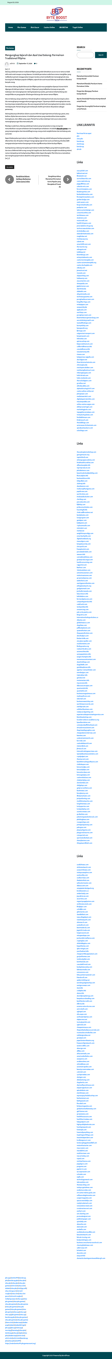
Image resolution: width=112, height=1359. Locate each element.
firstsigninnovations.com (85, 197)
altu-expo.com (82, 1014)
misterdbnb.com (82, 746)
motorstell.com (82, 220)
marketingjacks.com (84, 409)
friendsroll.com (82, 977)
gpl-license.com (82, 1111)
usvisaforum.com (83, 925)
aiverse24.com (82, 1227)
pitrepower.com (82, 394)
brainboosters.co (83, 891)
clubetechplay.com (83, 780)
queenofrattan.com (83, 630)
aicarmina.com (82, 899)
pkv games (9, 167)
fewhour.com (81, 567)
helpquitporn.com (83, 1122)
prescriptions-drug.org (85, 226)
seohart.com (81, 1211)
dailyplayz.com (82, 785)
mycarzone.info (82, 683)
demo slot (9, 1322)
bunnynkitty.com (82, 325)
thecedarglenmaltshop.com (86, 452)
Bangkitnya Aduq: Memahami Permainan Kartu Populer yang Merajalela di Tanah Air (53, 181)
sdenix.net (80, 241)
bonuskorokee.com (83, 772)
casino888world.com (84, 743)
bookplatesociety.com (84, 967)
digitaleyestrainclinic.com (86, 399)
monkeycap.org (82, 239)
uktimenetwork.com (84, 867)
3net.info (80, 988)
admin (12, 63)
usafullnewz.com (82, 865)
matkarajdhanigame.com (85, 489)
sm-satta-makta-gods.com (86, 1193)
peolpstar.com (82, 207)
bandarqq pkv (13, 1280)
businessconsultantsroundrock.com (89, 1242)
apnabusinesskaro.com (85, 428)
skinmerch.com (82, 922)
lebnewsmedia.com (83, 970)
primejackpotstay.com (84, 825)
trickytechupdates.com (85, 415)
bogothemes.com (83, 946)
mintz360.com (82, 528)
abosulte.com (81, 1224)
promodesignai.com (84, 1216)
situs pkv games (62, 129)
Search (81, 47)
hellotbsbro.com (82, 596)
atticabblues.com (83, 1064)
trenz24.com (81, 273)
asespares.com (82, 1059)
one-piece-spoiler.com (84, 641)
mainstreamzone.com (84, 575)
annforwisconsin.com (84, 904)
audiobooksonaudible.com (86, 1232)
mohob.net (80, 531)
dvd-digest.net (82, 360)
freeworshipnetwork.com (85, 1043)
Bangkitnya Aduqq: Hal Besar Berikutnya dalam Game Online (23, 179)
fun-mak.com (81, 741)
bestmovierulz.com (83, 928)
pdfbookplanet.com (83, 628)
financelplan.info (82, 476)
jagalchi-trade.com (83, 930)
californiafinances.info (84, 346)
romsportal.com (82, 835)
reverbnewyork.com (84, 920)
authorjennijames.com (84, 1017)
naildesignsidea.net (83, 1035)
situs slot (21, 1286)
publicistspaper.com (84, 1219)
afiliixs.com (80, 1051)
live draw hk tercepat (84, 133)
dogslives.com (82, 625)
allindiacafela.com (83, 386)
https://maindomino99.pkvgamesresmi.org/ (20, 1343)
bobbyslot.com (82, 523)
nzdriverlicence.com (84, 1161)
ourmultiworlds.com (84, 178)
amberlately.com (82, 893)
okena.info (80, 993)
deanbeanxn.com (83, 486)
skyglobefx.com (82, 665)
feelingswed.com (82, 1101)
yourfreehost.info (83, 951)
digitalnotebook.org (84, 539)
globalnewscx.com (83, 623)
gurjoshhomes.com (83, 956)
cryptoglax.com (82, 941)
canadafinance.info (83, 349)
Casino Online (49, 27)
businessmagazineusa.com (86, 693)
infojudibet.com (82, 481)
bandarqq (80, 141)
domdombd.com (82, 783)
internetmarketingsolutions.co (87, 617)
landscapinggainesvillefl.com (87, 1143)
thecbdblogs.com (83, 423)
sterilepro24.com (83, 707)
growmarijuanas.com (84, 578)
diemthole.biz (81, 289)
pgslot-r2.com (82, 1169)
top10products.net (83, 468)
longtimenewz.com (83, 804)
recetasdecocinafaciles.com (86, 1032)
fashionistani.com (83, 1098)
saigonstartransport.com (86, 333)
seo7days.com (82, 312)
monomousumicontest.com (86, 659)
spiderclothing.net (83, 980)
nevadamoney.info (83, 352)
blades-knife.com (82, 638)
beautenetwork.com (84, 1235)
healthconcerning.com (84, 562)
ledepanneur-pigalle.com (85, 357)
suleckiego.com (82, 430)
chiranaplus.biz (82, 365)
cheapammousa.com (84, 1027)
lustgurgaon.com (83, 518)
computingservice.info (84, 602)
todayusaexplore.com (84, 872)
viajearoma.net (82, 1019)
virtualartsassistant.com (85, 728)
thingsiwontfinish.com (84, 843)
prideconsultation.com (85, 507)
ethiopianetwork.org (84, 586)
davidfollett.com (82, 914)
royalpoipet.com (82, 756)
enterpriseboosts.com (84, 257)
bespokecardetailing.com (85, 998)
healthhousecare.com (84, 1116)
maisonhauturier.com (84, 1145)
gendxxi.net (81, 678)
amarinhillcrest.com (84, 244)
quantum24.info (82, 688)
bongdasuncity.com (84, 544)
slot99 (18, 1341)
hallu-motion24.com (84, 378)
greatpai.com (81, 1038)
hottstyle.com (82, 1130)
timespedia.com (82, 283)
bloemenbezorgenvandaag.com (88, 318)
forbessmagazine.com (84, 1106)
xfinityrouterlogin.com (84, 407)
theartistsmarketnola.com (86, 362)
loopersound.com (83, 933)
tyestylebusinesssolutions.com (87, 754)
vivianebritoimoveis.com (85, 234)
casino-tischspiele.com (84, 265)
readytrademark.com (84, 1203)
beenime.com (81, 735)
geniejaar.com (82, 520)
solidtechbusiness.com (85, 709)
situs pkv (80, 139)
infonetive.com (82, 339)
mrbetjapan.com (82, 304)
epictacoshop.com (83, 341)
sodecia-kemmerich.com (85, 738)
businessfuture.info (83, 478)
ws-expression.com (83, 1172)
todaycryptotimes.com (85, 1187)
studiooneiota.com (83, 644)
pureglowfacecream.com (85, 299)
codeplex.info (81, 991)
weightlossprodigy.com (85, 533)
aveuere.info (81, 554)
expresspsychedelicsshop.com (87, 1095)
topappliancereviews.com (85, 412)
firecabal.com (81, 1103)
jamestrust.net (82, 270)
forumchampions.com (84, 189)
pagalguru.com (82, 1164)
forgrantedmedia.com (84, 205)
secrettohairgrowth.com (85, 320)
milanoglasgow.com (84, 373)
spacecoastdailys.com (84, 1200)
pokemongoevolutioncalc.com (87, 817)
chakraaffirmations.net (85, 512)
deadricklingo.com (83, 662)
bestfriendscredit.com (84, 1001)
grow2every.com (82, 1114)
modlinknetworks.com (85, 801)
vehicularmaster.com (84, 883)
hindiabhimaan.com (83, 417)
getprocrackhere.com (84, 788)
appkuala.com (82, 310)
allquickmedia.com (83, 294)
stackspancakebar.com (85, 367)
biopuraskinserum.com (85, 344)
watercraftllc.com (83, 1046)
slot (19, 1288)
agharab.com (81, 1025)
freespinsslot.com (83, 549)
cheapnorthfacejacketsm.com (87, 954)
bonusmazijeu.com (83, 767)
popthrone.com (82, 491)
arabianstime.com (83, 1061)
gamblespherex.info (83, 667)
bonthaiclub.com (82, 962)
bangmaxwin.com (83, 336)
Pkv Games (22, 27)
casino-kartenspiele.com (85, 260)
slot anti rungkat (16, 1296)
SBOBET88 (63, 27)
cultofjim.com (81, 909)
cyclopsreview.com (83, 1074)
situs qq (20, 1299)
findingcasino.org (83, 646)
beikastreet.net (82, 173)
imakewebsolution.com (85, 497)
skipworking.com (83, 276)
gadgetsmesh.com (83, 588)
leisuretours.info (82, 594)
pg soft (23, 1288)
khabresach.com (82, 420)
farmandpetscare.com (84, 599)
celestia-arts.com (83, 186)
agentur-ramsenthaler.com (86, 670)
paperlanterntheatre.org (85, 1040)
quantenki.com (82, 691)
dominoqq (80, 144)
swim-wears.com (83, 202)
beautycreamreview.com (85, 1069)
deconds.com (81, 1253)
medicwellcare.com (83, 696)
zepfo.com (80, 1177)
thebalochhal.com (83, 880)
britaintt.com (81, 1250)
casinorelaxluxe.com (84, 777)
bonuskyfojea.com (83, 770)
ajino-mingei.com (82, 949)
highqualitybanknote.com (86, 1124)
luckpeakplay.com (83, 809)
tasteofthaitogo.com (84, 323)
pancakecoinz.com (83, 502)
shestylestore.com (83, 840)
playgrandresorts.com (85, 832)
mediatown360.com (84, 396)
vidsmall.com (81, 699)
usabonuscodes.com (84, 1190)
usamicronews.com (83, 812)
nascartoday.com (83, 1156)
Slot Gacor (35, 27)
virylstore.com (82, 218)
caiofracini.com (82, 604)
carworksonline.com (84, 213)
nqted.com (80, 1158)
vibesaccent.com (82, 886)
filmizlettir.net (82, 176)
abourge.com (81, 1048)
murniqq (8, 1330)
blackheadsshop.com (84, 717)
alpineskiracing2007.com (85, 388)
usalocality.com (82, 875)
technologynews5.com (85, 1179)
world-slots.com (82, 494)
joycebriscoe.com (83, 896)
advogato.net (81, 249)
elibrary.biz (80, 1004)
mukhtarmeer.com (83, 1153)
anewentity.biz (82, 307)
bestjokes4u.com (82, 515)
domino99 (14, 1278)
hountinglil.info (82, 510)
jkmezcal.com (81, 749)
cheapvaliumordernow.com (86, 733)
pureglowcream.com (84, 315)
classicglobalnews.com (85, 1245)
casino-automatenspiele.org (86, 262)
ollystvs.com (81, 620)
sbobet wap (18, 1322)
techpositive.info (82, 607)
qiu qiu (79, 149)
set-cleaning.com (83, 1214)
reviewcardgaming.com (85, 712)
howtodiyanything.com (85, 1132)
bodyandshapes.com (84, 1240)
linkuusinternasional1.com (86, 975)
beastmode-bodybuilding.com (87, 473)
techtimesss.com (82, 215)
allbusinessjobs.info (83, 465)
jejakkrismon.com (83, 286)
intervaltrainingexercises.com (87, 751)
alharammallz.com (83, 1053)
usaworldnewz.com (84, 870)
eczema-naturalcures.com (86, 1006)
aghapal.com (81, 1012)
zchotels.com (81, 1174)
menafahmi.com (82, 1151)
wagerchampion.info (84, 657)
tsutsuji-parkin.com (83, 1022)
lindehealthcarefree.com (85, 462)
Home (10, 27)
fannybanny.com (82, 793)
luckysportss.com (83, 806)
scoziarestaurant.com (84, 1208)
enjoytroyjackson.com (84, 1088)
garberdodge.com (83, 199)
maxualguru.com (83, 541)
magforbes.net (82, 236)
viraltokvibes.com (83, 231)
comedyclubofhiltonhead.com (87, 725)
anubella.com (81, 1229)
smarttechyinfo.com (84, 536)
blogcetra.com (82, 615)
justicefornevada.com (84, 591)
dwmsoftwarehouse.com (85, 1085)
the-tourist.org (82, 247)
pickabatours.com (83, 470)
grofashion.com (82, 814)
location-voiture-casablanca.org (88, 720)
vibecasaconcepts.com (84, 686)
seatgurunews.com (83, 985)
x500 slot (14, 1286)
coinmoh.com (81, 1072)
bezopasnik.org (82, 328)
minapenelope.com (83, 935)
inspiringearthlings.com (85, 1135)
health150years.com (84, 223)
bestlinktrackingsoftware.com (87, 762)
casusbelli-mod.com (84, 964)
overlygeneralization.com (85, 583)
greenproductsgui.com (85, 560)
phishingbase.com (83, 819)
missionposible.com (83, 402)
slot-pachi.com (82, 546)
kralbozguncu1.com (84, 1140)
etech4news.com (82, 1093)
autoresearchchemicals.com (86, 425)
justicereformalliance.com (86, 938)
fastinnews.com (82, 791)
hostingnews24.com (84, 1127)
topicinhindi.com (82, 457)
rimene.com (81, 354)
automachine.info (83, 651)
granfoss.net (81, 383)
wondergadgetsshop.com (86, 983)
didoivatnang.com (83, 1080)
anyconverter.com (83, 281)
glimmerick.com (82, 912)
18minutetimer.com (83, 570)
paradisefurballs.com (84, 552)
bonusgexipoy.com (83, 775)
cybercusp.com (82, 1248)
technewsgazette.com (84, 297)
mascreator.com (82, 1148)
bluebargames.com (83, 192)
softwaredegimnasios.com (86, 1195)
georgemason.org (83, 455)
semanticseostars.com (85, 573)
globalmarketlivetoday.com (86, 1109)
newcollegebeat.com (84, 917)
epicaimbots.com (82, 1090)
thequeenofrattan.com (85, 633)
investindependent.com (85, 1137)
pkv (78, 136)
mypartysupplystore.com (85, 901)
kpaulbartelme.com (83, 722)
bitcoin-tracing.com (83, 1237)
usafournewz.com (83, 878)
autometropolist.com (84, 1067)
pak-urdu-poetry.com (84, 612)
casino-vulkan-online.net (85, 391)
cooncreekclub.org (83, 181)
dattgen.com (81, 1077)
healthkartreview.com (84, 1119)
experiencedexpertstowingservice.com (90, 714)
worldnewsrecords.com (85, 704)
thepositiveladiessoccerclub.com (88, 1030)
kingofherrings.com (83, 302)
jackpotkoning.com (83, 798)
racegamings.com (83, 822)
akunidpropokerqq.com (85, 996)
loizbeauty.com (82, 278)
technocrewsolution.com (85, 228)
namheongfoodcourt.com (85, 370)
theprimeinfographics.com (86, 730)
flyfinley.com (81, 504)
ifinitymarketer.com (83, 796)
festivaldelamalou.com (85, 194)
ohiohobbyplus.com (83, 943)
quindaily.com (82, 1221)
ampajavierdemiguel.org (85, 888)
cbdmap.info (81, 483)
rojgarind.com (82, 565)
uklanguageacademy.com (86, 460)
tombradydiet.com (83, 959)
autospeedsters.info (84, 654)
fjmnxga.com (81, 331)
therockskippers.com (84, 381)
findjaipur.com (82, 907)
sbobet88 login (20, 1325)
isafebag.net (81, 252)
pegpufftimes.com (83, 184)
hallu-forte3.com (82, 375)
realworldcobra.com (84, 649)
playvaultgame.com (84, 830)
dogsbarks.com (82, 1082)
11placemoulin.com (83, 525)
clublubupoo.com (83, 764)
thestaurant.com (83, 759)
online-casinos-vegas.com (85, 404)
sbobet (7, 1288)
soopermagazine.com (84, 1198)
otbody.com (81, 268)
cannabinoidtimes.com (84, 557)
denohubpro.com (83, 636)
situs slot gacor (10, 1291)
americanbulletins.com (85, 1056)
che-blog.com (81, 499)
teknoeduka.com (82, 1182)
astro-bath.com (82, 1009)
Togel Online (78, 27)
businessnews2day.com (85, 701)
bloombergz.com (82, 255)
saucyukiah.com (82, 171)
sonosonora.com (82, 972)
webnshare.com (82, 581)
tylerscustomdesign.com (85, 210)
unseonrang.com (82, 609)
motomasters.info (83, 680)
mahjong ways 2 (10, 1299)
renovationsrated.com (84, 1206)
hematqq (15, 1330)
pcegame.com (81, 1166)
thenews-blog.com (83, 1185)
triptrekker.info (82, 675)
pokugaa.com (81, 827)
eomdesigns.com (82, 672)
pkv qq (7, 1278)
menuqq (19, 1328)
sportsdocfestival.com (84, 838)
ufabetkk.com (81, 291)
